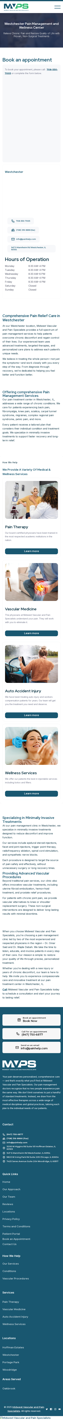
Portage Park (10, 1362)
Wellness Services (14, 1324)
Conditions (9, 1271)
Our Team (8, 1196)
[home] (18, 7)
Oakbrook (8, 1388)
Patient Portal (11, 1233)
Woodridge (9, 1369)
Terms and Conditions (16, 1226)
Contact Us (9, 1244)
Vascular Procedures (15, 1278)
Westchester (10, 1354)
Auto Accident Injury (15, 1316)
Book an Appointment (16, 1239)
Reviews (7, 1204)
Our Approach (11, 1189)
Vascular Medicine (14, 1309)
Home (6, 1182)
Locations (8, 1211)
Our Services (10, 1263)
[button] (57, 7)
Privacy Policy (11, 1219)
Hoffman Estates (13, 1347)
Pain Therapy (10, 1301)
